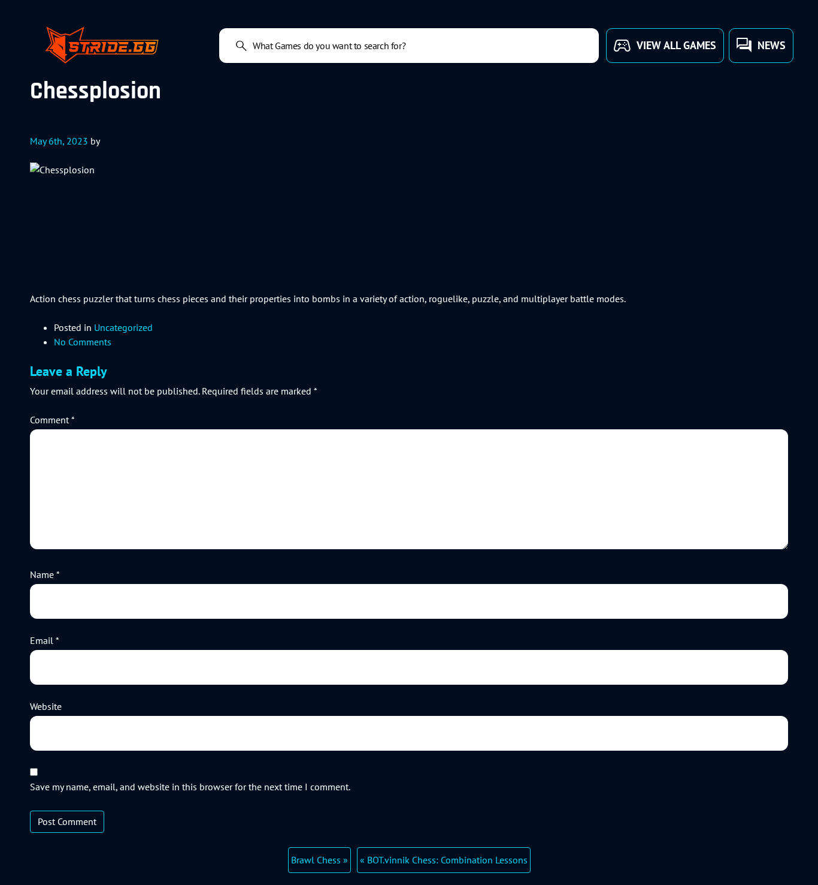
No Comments (82, 342)
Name (45, 574)
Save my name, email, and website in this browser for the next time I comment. (190, 787)
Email (44, 640)
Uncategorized (123, 327)
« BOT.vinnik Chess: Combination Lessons (444, 860)
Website (46, 706)
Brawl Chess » (319, 860)
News (772, 45)
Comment (52, 420)
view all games (676, 45)
